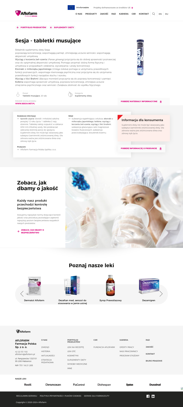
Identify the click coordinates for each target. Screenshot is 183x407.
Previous (22, 294)
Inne (69, 368)
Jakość (104, 14)
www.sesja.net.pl (25, 103)
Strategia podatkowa (47, 361)
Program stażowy (129, 355)
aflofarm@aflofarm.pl (25, 354)
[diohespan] (79, 384)
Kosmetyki (73, 355)
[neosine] (155, 384)
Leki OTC (71, 351)
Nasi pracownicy (129, 351)
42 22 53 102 (21, 352)
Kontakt (144, 14)
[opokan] (104, 384)
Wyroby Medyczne (77, 364)
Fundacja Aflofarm (104, 347)
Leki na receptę (75, 347)
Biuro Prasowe (154, 361)
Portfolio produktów (33, 27)
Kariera (123, 14)
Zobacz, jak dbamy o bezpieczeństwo (32, 231)
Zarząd (45, 347)
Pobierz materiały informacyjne (139, 101)
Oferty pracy (127, 347)
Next (160, 294)
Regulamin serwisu (26, 396)
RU (166, 14)
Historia (45, 351)
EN (160, 14)
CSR (134, 14)
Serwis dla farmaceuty (96, 396)
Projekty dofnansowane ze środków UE (112, 7)
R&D (113, 14)
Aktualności (48, 355)
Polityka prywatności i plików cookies (60, 396)
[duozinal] (130, 384)
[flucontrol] (53, 384)
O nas (79, 14)
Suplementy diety (63, 27)
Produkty (91, 14)
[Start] (26, 13)
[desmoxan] (28, 384)
